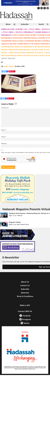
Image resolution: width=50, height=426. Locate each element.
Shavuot (20, 60)
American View (7, 34)
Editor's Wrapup (8, 55)
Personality (29, 37)
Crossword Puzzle (9, 46)
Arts (15, 40)
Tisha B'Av (37, 60)
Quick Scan (43, 57)
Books (34, 43)
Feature (19, 34)
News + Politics (16, 37)
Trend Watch (23, 49)
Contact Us (25, 290)
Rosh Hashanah (8, 60)
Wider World (42, 37)
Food (21, 46)
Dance (21, 40)
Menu (8, 29)
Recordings (6, 43)
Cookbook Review (33, 46)
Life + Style (29, 34)
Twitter (26, 328)
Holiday (13, 49)
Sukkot (28, 60)
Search (41, 29)
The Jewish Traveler (39, 49)
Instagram (26, 324)
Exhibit (33, 40)
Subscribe (25, 29)
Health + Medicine (9, 57)
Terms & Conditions (25, 301)
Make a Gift (25, 310)
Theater (26, 43)
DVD (27, 40)
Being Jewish (15, 52)
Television (17, 43)
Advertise (25, 298)
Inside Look (30, 55)
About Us (25, 287)
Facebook (26, 321)
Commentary (27, 52)
